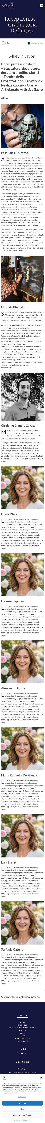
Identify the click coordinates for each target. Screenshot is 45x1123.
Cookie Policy (17, 1120)
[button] (42, 1078)
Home (22, 1022)
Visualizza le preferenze (22, 1115)
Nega (22, 1109)
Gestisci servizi (22, 1097)
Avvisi (22, 1036)
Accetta (22, 1103)
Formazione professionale (22, 1028)
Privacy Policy (26, 1120)
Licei (22, 1033)
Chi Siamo (22, 1025)
